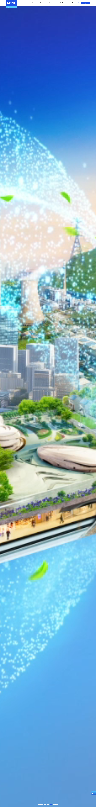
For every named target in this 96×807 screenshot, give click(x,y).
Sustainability (52, 3)
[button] (39, 804)
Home (26, 3)
